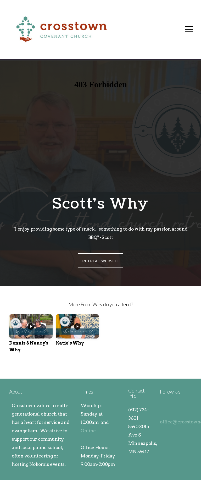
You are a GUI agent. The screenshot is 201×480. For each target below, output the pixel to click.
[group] (31, 338)
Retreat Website (100, 260)
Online (88, 430)
